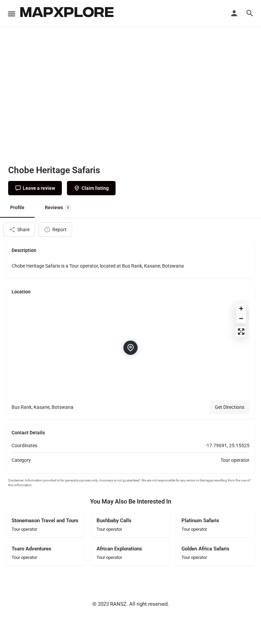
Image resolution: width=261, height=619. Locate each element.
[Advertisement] (130, 105)
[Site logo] (68, 13)
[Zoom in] (241, 308)
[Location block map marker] (130, 348)
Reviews (57, 207)
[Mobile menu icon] (11, 13)
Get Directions (229, 407)
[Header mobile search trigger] (249, 13)
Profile (17, 207)
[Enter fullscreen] (241, 331)
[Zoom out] (241, 318)
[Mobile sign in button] (234, 13)
